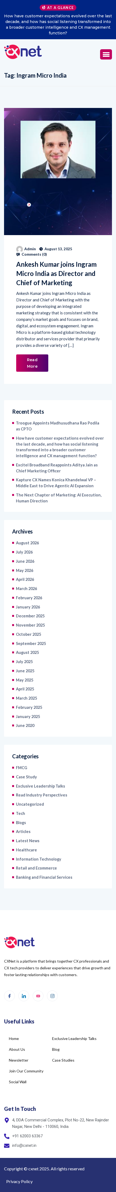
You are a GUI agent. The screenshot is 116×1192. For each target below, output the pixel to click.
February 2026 (29, 597)
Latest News (27, 840)
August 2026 (27, 543)
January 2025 (28, 716)
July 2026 (24, 552)
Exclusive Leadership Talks (40, 786)
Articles (23, 831)
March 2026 (26, 588)
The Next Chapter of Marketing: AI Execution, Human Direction (58, 498)
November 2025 (30, 625)
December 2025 (30, 616)
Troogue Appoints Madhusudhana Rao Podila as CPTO (57, 426)
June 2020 (25, 725)
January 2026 (28, 607)
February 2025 (29, 707)
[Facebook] (9, 995)
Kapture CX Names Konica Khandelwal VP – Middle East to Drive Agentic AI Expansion (56, 483)
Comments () (34, 254)
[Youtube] (38, 995)
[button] (106, 54)
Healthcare (26, 850)
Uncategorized (30, 804)
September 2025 (31, 643)
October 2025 (28, 634)
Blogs (21, 822)
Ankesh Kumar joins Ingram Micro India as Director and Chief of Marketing (56, 273)
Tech (20, 813)
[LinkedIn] (23, 995)
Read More (32, 363)
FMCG (21, 767)
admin (30, 248)
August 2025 (27, 652)
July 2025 (24, 661)
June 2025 (25, 671)
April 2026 (25, 579)
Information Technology (38, 859)
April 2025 (25, 689)
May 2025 (24, 680)
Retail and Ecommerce (36, 868)
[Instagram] (52, 995)
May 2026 (24, 570)
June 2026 (25, 561)
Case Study (26, 777)
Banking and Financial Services (44, 877)
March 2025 (26, 698)
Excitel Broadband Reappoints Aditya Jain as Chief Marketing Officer (57, 468)
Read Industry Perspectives (41, 795)
